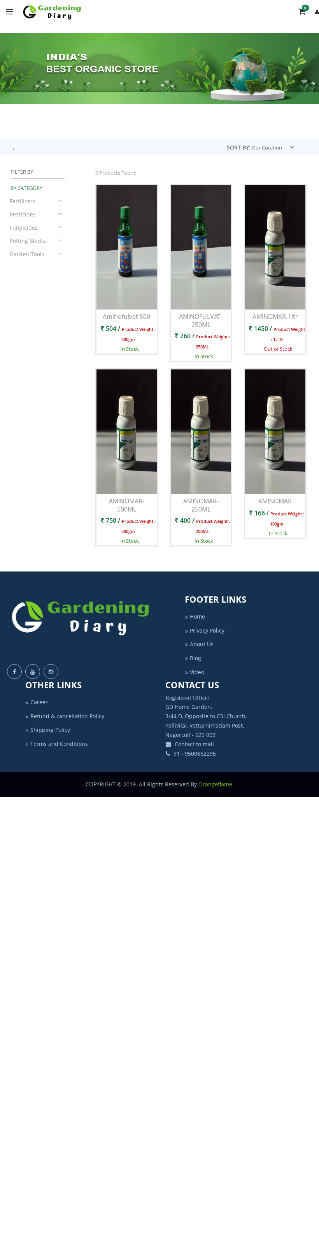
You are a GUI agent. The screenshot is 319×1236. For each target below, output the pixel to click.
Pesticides (23, 214)
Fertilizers (22, 201)
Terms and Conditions (59, 743)
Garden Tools (27, 254)
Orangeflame (216, 784)
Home (197, 616)
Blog (195, 658)
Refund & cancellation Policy (67, 716)
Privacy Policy (207, 630)
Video (197, 672)
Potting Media (28, 240)
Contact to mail (193, 744)
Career (39, 702)
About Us (202, 644)
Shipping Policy (50, 729)
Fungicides (24, 227)
